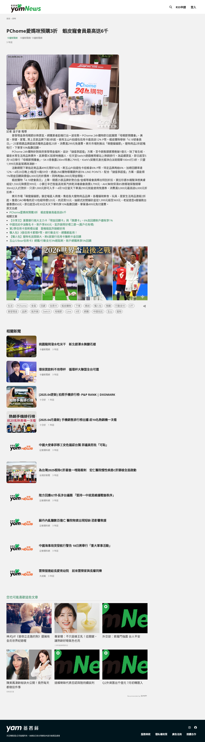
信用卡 (53, 305)
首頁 (8, 18)
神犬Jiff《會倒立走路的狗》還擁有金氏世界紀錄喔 (28, 639)
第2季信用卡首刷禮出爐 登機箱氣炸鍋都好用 (37, 228)
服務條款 (146, 734)
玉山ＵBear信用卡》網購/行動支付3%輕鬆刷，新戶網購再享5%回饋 (50, 240)
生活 (10, 305)
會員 (33, 305)
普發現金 (12, 311)
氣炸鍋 (34, 311)
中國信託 (98, 311)
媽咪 (87, 305)
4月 (77, 311)
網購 (86, 311)
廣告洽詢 (177, 734)
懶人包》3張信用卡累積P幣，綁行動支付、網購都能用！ (43, 232)
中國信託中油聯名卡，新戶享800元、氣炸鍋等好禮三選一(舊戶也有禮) (51, 224)
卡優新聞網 (12, 37)
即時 (14, 18)
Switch (46, 311)
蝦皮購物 (66, 305)
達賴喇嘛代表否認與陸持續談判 (74, 683)
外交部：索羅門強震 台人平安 (121, 636)
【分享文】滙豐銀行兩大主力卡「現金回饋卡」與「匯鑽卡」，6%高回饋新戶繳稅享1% (61, 220)
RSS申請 (181, 7)
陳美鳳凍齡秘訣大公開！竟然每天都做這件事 (27, 685)
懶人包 (97, 305)
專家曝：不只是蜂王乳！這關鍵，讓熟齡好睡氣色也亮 (75, 639)
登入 (193, 7)
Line (68, 311)
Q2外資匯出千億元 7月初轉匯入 (122, 683)
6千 (131, 305)
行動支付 (120, 305)
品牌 (24, 311)
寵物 (119, 311)
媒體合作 (191, 734)
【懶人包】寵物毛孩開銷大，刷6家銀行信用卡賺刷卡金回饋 (45, 236)
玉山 (109, 311)
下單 (78, 305)
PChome (22, 305)
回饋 (43, 305)
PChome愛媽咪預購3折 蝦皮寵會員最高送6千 (37, 212)
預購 (108, 305)
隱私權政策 (161, 734)
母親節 (58, 311)
